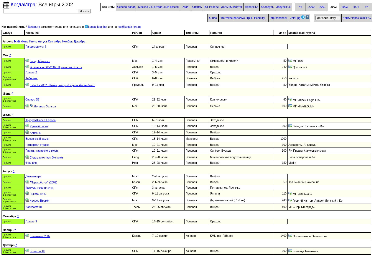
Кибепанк (31, 78)
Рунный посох (39, 126)
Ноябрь (67, 41)
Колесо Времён (40, 200)
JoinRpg (295, 17)
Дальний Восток (231, 6)
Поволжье (251, 6)
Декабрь (80, 41)
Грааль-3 (31, 221)
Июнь (24, 41)
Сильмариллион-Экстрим (46, 157)
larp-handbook (279, 17)
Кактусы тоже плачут (39, 187)
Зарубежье (283, 6)
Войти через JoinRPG (357, 17)
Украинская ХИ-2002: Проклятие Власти (56, 67)
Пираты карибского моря (41, 150)
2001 (322, 6)
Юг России (211, 6)
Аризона (35, 132)
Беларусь (267, 6)
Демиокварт (33, 176)
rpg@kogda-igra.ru (129, 26)
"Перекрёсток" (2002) (43, 182)
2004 (356, 6)
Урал (185, 6)
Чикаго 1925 (38, 194)
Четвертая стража (37, 144)
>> (366, 6)
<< (300, 6)
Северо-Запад (126, 6)
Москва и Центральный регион (158, 6)
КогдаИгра (23, 4)
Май (17, 41)
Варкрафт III (33, 207)
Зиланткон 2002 (40, 236)
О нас (213, 17)
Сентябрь (54, 41)
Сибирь (197, 6)
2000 (311, 6)
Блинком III (37, 251)
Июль (33, 41)
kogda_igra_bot (97, 26)
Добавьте (34, 26)
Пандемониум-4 (35, 46)
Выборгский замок (37, 138)
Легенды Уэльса (45, 106)
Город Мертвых (40, 61)
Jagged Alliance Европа (40, 120)
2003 (345, 6)
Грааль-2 (31, 72)
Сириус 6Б (32, 99)
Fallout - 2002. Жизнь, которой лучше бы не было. (62, 85)
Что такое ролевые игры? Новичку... (243, 17)
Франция (31, 162)
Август (42, 41)
